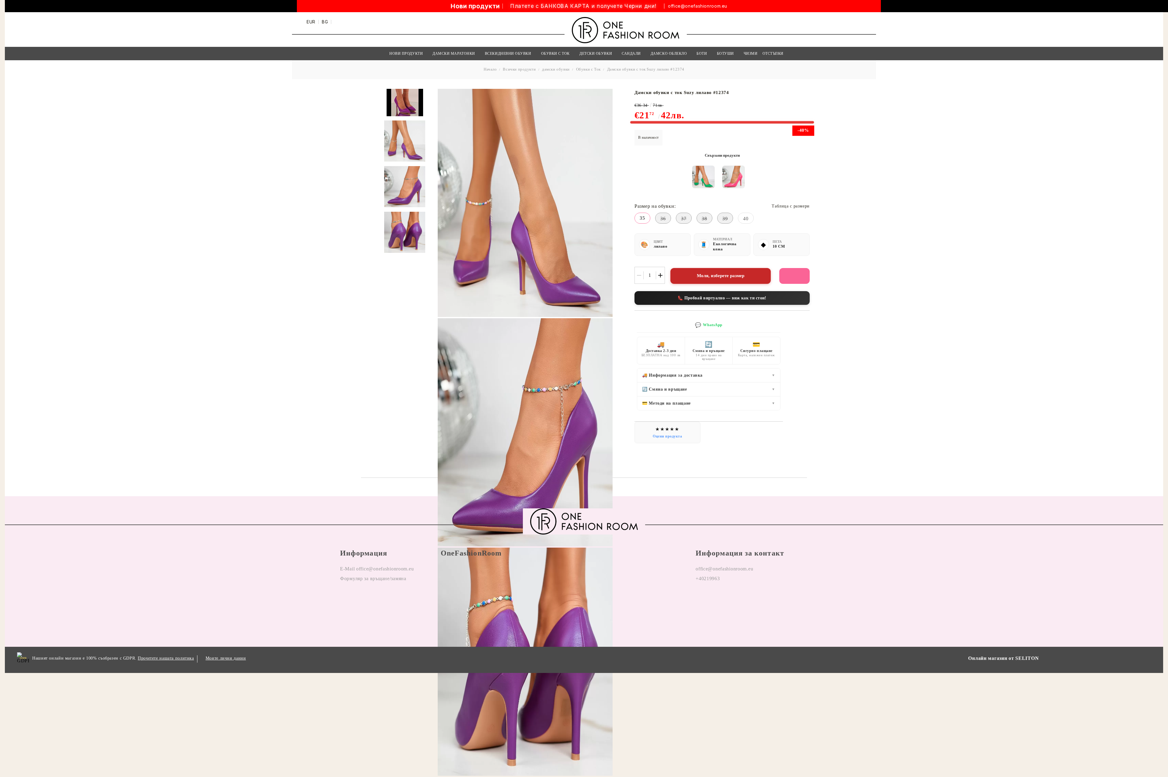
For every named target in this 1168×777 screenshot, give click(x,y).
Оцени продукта (667, 436)
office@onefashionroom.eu (697, 6)
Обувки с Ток (588, 69)
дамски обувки (556, 69)
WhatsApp (708, 325)
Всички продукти (519, 69)
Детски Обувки (595, 53)
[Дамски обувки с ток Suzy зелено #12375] (703, 177)
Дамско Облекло (669, 53)
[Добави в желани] (794, 276)
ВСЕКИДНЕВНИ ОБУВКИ (508, 53)
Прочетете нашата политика (166, 658)
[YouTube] (736, 598)
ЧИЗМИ (751, 53)
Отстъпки (773, 53)
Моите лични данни (226, 658)
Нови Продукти (406, 53)
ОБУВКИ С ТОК (555, 53)
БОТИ (702, 53)
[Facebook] (700, 598)
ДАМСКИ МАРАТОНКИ (454, 53)
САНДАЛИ (631, 53)
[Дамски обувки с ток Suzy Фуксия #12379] (733, 177)
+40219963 (708, 578)
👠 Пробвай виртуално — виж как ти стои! (722, 298)
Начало (490, 69)
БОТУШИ (725, 53)
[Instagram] (718, 598)
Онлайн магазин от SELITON (1003, 658)
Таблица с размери (791, 206)
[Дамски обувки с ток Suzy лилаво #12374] (405, 141)
